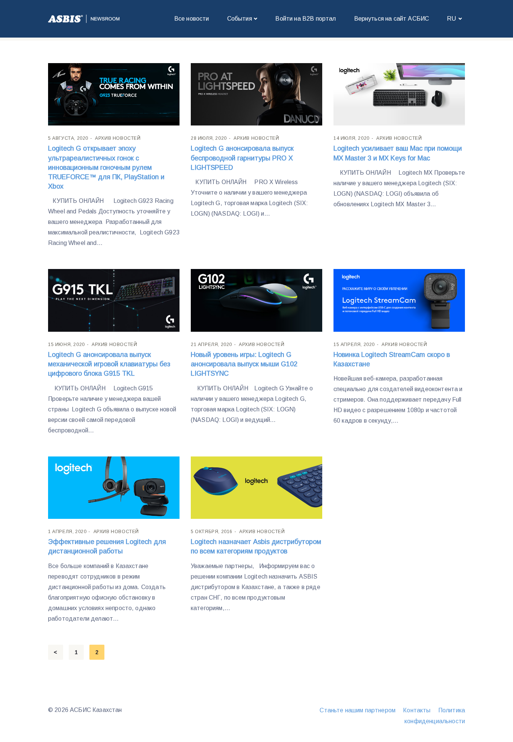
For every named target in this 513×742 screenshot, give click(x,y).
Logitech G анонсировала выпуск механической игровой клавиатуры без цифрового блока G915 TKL (109, 364)
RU (451, 18)
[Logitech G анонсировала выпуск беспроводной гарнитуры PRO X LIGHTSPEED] (256, 94)
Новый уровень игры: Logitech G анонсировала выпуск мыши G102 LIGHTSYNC (244, 364)
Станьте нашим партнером (357, 710)
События (239, 18)
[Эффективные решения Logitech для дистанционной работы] (114, 487)
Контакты (416, 710)
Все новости (191, 18)
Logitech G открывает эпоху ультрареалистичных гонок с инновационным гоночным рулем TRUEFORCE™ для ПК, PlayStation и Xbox (106, 167)
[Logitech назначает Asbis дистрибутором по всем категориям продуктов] (256, 487)
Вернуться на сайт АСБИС (391, 18)
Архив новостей (117, 138)
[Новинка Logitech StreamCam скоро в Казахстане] (399, 300)
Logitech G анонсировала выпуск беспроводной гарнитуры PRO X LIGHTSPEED (242, 158)
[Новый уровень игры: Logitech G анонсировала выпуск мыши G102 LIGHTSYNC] (256, 300)
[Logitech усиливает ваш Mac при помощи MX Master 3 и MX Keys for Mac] (399, 94)
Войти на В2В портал (305, 18)
